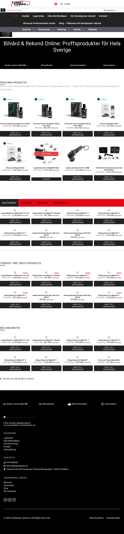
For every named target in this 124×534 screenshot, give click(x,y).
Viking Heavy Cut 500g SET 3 (109, 213)
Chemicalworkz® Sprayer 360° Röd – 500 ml (78, 234)
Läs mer (46, 179)
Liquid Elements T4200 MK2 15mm (46, 168)
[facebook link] (14, 500)
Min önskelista (10, 491)
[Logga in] (56, 4)
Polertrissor (44, 29)
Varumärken (9, 485)
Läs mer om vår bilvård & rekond (18, 378)
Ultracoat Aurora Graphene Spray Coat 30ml (46, 125)
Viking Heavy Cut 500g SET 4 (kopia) (46, 213)
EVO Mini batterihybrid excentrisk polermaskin (109, 169)
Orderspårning (10, 450)
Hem (16, 16)
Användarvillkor (113, 518)
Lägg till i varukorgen (15, 134)
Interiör (77, 29)
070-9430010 (12, 462)
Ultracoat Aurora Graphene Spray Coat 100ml (78, 125)
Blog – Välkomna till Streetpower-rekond (80, 23)
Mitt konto (8, 482)
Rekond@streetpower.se (17, 466)
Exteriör (27, 29)
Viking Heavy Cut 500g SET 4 (78, 213)
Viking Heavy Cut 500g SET (77, 360)
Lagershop (38, 16)
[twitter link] (10, 500)
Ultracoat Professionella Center (39, 23)
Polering (61, 29)
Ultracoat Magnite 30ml (109, 124)
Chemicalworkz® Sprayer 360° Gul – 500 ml (46, 234)
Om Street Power (11, 444)
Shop (6, 488)
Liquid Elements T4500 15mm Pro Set (15, 213)
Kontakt (103, 16)
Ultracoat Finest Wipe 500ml (109, 360)
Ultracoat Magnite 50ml (15, 168)
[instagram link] (5, 500)
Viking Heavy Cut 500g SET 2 (15, 233)
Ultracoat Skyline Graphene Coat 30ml (15, 124)
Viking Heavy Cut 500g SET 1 (109, 233)
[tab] (9, 203)
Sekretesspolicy (96, 518)
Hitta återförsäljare (57, 16)
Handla (25, 16)
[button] (33, 29)
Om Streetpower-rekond (82, 16)
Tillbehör (92, 29)
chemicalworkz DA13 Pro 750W (77, 168)
